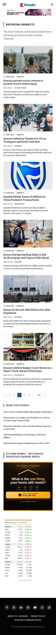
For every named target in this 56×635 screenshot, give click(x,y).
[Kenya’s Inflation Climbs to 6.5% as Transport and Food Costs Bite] (28, 117)
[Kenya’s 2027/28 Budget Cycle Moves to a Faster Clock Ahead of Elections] (28, 347)
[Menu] (4, 4)
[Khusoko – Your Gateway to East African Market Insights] (28, 4)
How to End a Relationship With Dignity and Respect (28, 412)
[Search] (51, 4)
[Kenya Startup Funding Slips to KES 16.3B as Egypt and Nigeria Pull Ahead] (28, 233)
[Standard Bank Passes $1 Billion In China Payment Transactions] (28, 175)
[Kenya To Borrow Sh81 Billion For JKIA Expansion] (28, 289)
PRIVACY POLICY (38, 616)
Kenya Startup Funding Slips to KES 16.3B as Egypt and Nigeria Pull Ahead (26, 256)
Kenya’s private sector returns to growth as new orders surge (23, 82)
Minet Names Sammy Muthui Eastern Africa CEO (26, 443)
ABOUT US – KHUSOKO (18, 616)
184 (39, 395)
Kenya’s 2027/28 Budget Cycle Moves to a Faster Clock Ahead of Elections (27, 369)
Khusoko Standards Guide (28, 620)
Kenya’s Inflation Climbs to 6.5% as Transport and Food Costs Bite (24, 140)
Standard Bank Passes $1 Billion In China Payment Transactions (24, 198)
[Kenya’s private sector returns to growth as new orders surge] (28, 60)
